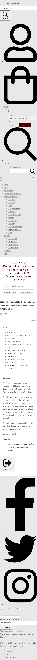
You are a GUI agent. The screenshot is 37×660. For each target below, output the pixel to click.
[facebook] (20, 531)
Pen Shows (11, 200)
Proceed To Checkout (25, 293)
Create (20, 646)
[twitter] (20, 565)
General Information (11, 197)
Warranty (11, 218)
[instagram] (20, 604)
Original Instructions (14, 230)
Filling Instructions (14, 209)
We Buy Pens (8, 191)
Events (10, 233)
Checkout (24, 125)
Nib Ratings (11, 224)
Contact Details (13, 248)
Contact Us (7, 251)
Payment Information (15, 227)
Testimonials (12, 212)
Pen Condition (12, 221)
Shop (5, 188)
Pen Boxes (11, 203)
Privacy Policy (12, 242)
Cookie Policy (12, 239)
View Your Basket (10, 293)
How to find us (13, 245)
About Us (7, 236)
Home (6, 185)
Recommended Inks (14, 215)
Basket (13, 125)
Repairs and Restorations (12, 194)
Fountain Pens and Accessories (13, 286)
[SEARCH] (32, 171)
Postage (10, 206)
